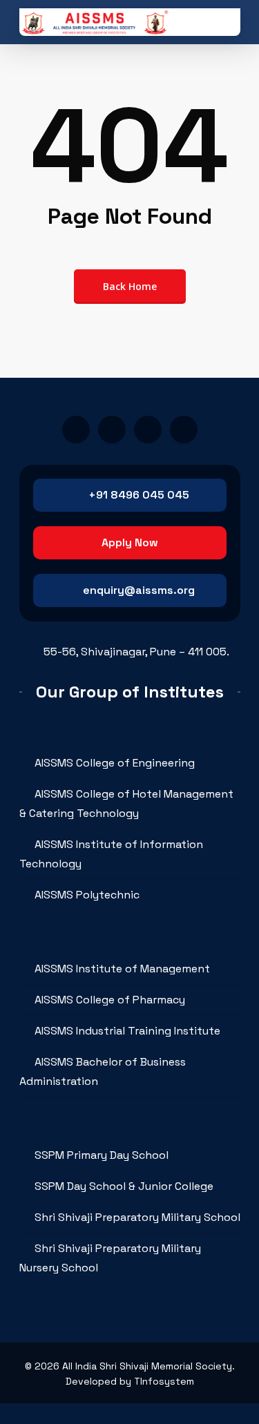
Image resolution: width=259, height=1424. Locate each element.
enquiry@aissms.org (139, 590)
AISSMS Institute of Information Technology (111, 854)
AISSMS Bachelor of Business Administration (102, 1071)
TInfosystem (164, 1381)
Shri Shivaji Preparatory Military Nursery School (110, 1258)
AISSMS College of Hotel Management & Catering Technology (126, 803)
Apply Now (130, 542)
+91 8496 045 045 (138, 495)
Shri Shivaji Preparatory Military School (137, 1217)
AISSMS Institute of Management (122, 968)
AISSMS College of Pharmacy (110, 999)
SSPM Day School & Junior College (124, 1186)
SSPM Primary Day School (102, 1155)
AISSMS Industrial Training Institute (127, 1030)
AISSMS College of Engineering (115, 763)
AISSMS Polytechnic (87, 894)
